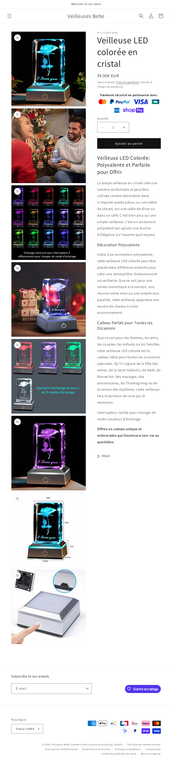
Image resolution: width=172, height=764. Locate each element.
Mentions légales (151, 753)
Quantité (102, 118)
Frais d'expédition (127, 82)
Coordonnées (153, 749)
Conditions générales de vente (118, 753)
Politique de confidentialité (61, 749)
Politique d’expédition (128, 749)
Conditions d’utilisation (96, 749)
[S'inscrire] (87, 688)
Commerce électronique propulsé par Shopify (96, 744)
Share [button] (106, 456)
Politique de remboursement (144, 744)
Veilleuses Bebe (60, 744)
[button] (9, 16)
